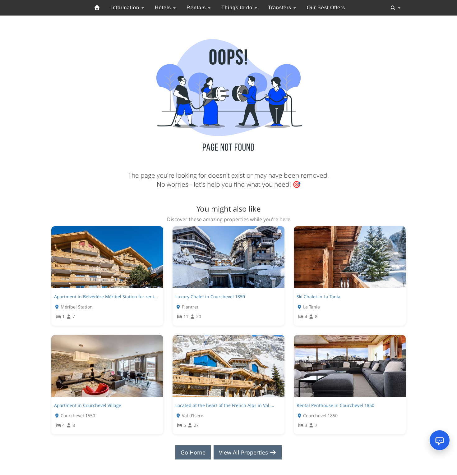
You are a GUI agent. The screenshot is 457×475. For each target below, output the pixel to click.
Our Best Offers (326, 7)
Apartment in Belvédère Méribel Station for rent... (106, 296)
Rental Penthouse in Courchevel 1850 (335, 405)
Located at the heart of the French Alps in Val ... (224, 405)
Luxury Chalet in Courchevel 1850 (210, 296)
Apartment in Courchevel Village (87, 405)
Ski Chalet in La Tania (318, 296)
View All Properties (244, 452)
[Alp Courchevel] (97, 8)
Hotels (164, 7)
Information (126, 7)
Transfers (280, 7)
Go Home (193, 452)
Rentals (197, 7)
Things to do (237, 7)
